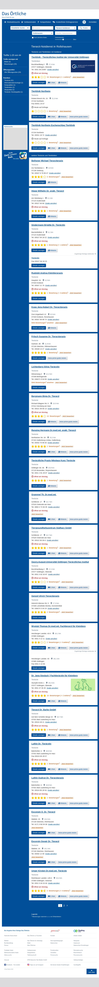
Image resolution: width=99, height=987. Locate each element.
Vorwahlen (53, 952)
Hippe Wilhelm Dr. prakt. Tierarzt (47, 191)
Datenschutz (54, 943)
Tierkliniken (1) (9, 87)
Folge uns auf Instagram (36, 965)
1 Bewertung (52, 111)
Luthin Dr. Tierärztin (41, 744)
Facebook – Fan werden (13, 965)
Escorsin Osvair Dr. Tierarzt (45, 841)
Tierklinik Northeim (40, 91)
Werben (6, 940)
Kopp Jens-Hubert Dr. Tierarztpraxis (49, 307)
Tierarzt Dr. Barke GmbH (43, 709)
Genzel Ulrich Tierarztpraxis (45, 596)
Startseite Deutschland (10, 935)
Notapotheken (45, 22)
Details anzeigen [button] (39, 82)
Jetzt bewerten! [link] (78, 77)
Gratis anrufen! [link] (53, 70)
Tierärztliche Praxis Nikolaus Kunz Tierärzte (53, 460)
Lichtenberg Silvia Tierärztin (45, 367)
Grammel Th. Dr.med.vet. (43, 494)
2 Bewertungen (53, 446)
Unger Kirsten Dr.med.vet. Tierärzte (49, 871)
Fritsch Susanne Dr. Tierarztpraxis (48, 336)
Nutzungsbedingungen (56, 940)
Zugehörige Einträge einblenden (84, 254)
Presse (6, 945)
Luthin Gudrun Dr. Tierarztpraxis (47, 778)
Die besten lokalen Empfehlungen (59, 965)
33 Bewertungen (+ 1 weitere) (59, 77)
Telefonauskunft (31, 955)
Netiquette (76, 940)
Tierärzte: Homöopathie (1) (13, 92)
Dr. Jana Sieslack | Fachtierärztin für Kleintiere (54, 675)
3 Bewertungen (53, 177)
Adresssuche (8, 955)
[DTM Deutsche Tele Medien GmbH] (62, 931)
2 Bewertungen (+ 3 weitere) (58, 642)
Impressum (77, 943)
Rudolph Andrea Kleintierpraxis (47, 273)
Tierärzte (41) (8, 80)
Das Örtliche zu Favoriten (34, 935)
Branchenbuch (78, 952)
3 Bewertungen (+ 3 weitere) (58, 891)
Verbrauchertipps (78, 960)
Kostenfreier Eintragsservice (67, 22)
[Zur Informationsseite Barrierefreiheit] (84, 22)
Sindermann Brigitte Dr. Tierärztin (48, 225)
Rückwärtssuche (13, 22)
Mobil (28, 943)
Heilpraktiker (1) (9, 85)
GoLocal (6, 960)
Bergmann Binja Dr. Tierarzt (45, 396)
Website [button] (63, 82)
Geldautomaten (30, 22)
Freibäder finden (8, 950)
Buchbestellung (8, 943)
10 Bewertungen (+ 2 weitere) (59, 695)
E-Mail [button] (52, 82)
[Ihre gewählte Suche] (20, 28)
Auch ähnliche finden (40, 37)
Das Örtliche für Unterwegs (34, 940)
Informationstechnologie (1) (13, 83)
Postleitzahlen (54, 950)
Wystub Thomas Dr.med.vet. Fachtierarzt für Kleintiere (58, 626)
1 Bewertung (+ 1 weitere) (57, 245)
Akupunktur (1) (9, 89)
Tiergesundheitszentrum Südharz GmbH (51, 528)
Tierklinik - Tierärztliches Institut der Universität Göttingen (60, 57)
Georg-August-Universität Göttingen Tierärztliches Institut (60, 562)
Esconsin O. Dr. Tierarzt (43, 812)
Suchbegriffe (77, 965)
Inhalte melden (78, 935)
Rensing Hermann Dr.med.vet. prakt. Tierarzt (53, 430)
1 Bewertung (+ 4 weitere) (57, 293)
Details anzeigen (39, 265)
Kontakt (52, 935)
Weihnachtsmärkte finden (11, 952)
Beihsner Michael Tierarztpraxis (47, 160)
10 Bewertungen (54, 416)
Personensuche (78, 955)
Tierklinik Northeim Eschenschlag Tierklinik (53, 125)
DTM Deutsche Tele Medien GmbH (37, 960)
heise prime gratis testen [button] (79, 117)
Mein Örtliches (31, 945)
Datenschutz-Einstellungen (81, 945)
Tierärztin (35, 258)
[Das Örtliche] (14, 14)
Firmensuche (54, 955)
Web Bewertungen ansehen (42, 323)
